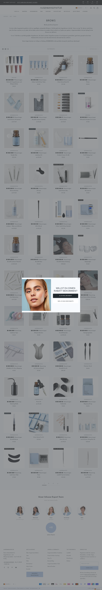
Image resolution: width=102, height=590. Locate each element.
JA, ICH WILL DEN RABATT (65, 295)
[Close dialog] (79, 278)
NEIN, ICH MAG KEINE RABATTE (65, 301)
